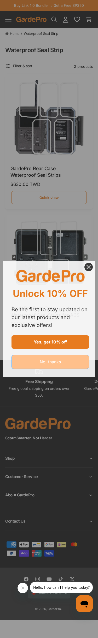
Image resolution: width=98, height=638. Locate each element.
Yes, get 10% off (50, 342)
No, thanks (50, 361)
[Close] (88, 267)
